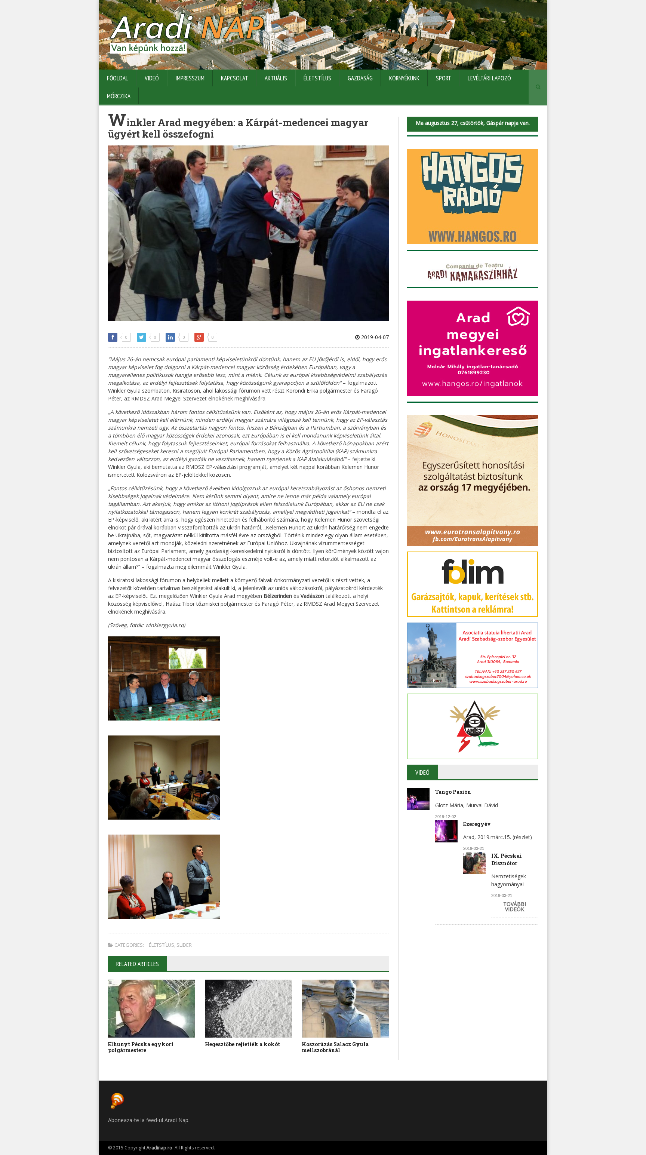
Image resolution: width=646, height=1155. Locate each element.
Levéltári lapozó (489, 78)
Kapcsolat (234, 78)
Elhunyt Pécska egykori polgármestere (140, 1047)
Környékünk (404, 78)
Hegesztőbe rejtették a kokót (242, 1044)
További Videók (514, 906)
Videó (152, 78)
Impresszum (189, 78)
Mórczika (118, 96)
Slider (184, 944)
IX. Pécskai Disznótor (506, 859)
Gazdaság (360, 78)
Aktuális (276, 78)
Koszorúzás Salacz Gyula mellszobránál (335, 1047)
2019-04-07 (374, 337)
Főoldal (117, 78)
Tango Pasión (453, 791)
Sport (443, 78)
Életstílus (317, 78)
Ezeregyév (477, 823)
